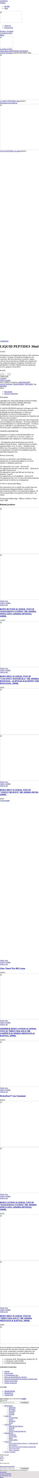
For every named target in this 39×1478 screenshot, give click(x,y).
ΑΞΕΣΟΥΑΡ (8, 1395)
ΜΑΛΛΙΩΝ (12, 1411)
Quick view (4, 601)
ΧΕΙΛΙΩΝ (11, 1414)
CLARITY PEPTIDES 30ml (10, 101)
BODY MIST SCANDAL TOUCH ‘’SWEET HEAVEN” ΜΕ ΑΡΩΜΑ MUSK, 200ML (19, 792)
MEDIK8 (3, 386)
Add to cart (4, 376)
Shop (7, 51)
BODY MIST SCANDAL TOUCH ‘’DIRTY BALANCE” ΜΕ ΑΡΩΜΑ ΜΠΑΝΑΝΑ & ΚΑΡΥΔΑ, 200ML (16, 1318)
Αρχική (6, 1371)
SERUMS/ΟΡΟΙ (24, 382)
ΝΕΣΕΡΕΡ (12, 1428)
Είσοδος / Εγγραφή (9, 1452)
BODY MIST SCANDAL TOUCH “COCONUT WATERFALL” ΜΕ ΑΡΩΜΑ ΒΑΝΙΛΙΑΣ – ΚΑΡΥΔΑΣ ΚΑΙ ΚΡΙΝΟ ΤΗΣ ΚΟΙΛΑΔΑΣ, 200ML (19, 679)
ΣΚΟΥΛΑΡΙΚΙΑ (13, 1440)
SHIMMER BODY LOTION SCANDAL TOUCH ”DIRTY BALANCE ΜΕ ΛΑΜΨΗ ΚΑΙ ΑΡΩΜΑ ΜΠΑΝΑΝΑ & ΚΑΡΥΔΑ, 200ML (18, 1032)
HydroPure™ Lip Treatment (13, 1096)
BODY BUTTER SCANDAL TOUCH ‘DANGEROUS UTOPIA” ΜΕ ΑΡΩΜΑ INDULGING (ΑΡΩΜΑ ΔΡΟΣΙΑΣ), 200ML (18, 612)
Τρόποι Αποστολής (11, 1381)
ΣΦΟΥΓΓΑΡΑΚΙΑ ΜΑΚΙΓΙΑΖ (17, 1431)
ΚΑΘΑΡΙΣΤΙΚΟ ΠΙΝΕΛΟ (16, 1426)
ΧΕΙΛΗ (11, 1423)
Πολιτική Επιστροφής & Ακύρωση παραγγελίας (20, 1379)
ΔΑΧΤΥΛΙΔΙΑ (13, 1436)
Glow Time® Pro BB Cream (12, 968)
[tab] (21, 392)
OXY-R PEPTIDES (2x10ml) (10, 151)
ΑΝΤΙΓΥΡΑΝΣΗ (6, 53)
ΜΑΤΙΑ (11, 1419)
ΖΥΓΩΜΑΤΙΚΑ (13, 1418)
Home (2, 51)
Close (1, 1456)
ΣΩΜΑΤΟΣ (12, 1407)
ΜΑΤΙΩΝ (11, 1412)
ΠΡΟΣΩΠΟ (24, 51)
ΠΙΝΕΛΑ (11, 1429)
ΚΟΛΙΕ (11, 1438)
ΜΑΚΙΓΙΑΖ (8, 1393)
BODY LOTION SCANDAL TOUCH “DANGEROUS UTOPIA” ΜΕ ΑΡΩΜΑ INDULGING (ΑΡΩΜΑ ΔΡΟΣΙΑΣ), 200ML (18, 1206)
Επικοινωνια (8, 1373)
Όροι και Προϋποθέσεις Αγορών (15, 1377)
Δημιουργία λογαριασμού (7, 1466)
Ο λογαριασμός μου (11, 1375)
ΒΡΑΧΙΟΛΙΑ (12, 1435)
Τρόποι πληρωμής (10, 1383)
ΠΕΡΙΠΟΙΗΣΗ (14, 51)
